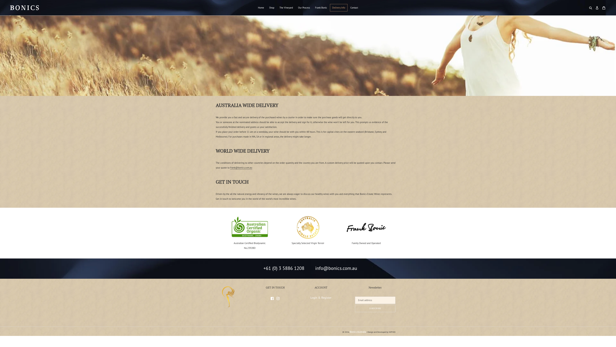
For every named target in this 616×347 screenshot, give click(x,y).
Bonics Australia (358, 331)
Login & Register (320, 297)
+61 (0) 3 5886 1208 (284, 268)
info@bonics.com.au (336, 268)
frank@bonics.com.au (241, 167)
